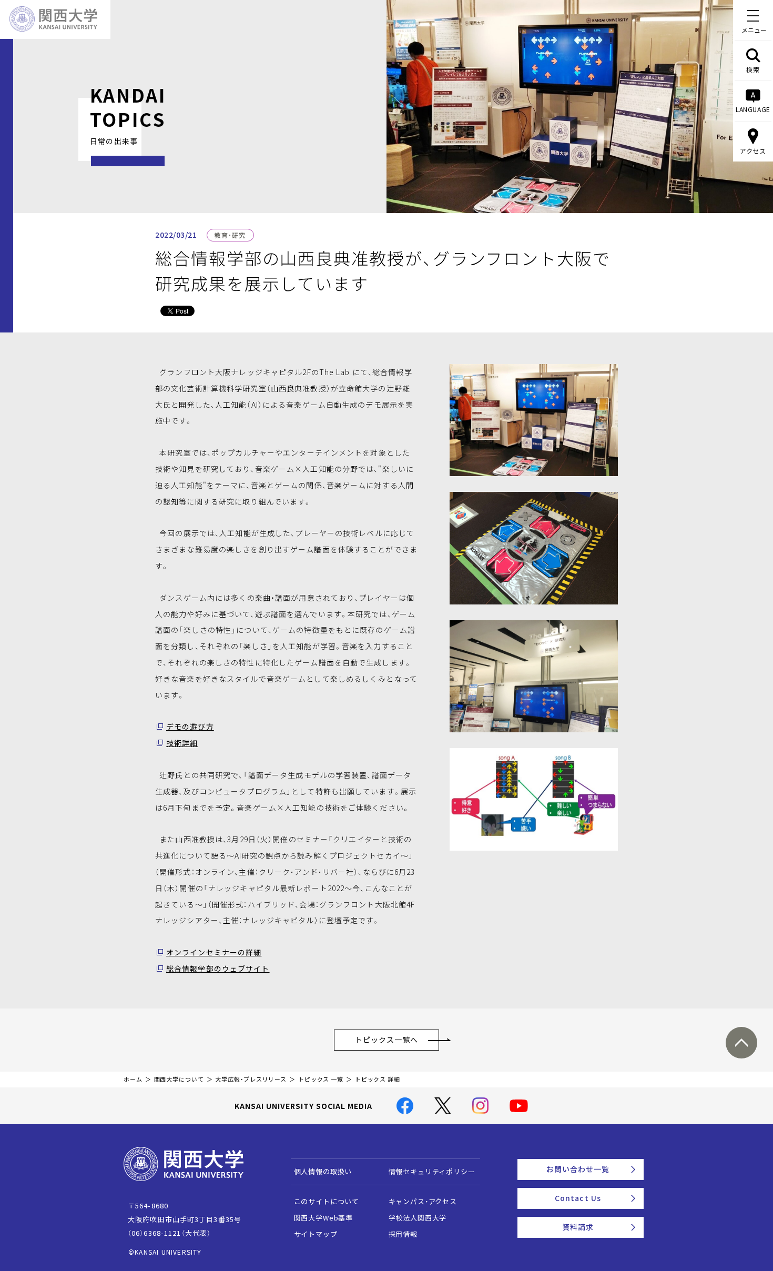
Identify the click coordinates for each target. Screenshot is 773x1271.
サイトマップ (316, 1234)
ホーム (133, 1079)
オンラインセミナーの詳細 (213, 952)
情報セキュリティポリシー (432, 1171)
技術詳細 (182, 743)
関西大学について (179, 1079)
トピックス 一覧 (320, 1079)
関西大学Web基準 (323, 1218)
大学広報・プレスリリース (251, 1079)
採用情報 (403, 1234)
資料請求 (578, 1227)
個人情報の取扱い (323, 1171)
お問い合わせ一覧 (578, 1169)
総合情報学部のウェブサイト (218, 968)
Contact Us (578, 1198)
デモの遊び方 (190, 726)
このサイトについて (327, 1201)
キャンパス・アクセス (423, 1201)
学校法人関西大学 (418, 1218)
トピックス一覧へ (387, 1039)
